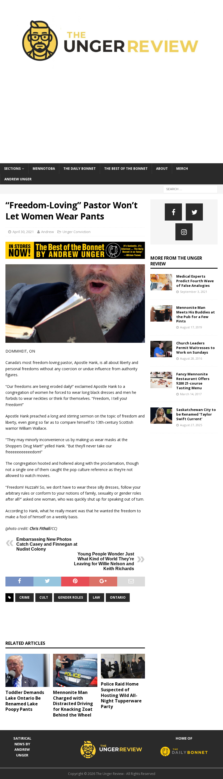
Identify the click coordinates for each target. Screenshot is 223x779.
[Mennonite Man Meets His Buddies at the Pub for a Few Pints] (161, 313)
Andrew (47, 231)
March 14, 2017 (191, 394)
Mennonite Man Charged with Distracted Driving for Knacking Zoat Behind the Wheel (73, 703)
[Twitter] (194, 212)
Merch (182, 168)
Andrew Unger (18, 179)
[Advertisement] (111, 122)
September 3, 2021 (193, 292)
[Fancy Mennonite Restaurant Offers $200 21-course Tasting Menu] (161, 380)
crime (24, 597)
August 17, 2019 (191, 327)
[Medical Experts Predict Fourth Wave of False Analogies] (161, 282)
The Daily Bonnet (79, 168)
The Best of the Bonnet (126, 168)
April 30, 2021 (23, 231)
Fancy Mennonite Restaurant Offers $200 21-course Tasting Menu (192, 381)
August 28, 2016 (191, 358)
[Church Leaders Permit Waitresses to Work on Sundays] (161, 349)
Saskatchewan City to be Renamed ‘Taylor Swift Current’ (196, 414)
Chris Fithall (40, 528)
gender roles (70, 597)
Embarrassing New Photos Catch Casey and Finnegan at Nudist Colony (46, 544)
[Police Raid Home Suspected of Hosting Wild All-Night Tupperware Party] (123, 666)
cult (43, 597)
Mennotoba (44, 168)
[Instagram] (184, 231)
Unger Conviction (77, 231)
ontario (118, 597)
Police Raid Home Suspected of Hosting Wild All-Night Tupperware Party (121, 695)
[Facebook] (173, 212)
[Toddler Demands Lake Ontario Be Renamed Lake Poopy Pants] (27, 670)
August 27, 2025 (191, 425)
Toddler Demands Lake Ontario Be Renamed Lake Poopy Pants (24, 700)
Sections (12, 168)
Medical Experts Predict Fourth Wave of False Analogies (195, 281)
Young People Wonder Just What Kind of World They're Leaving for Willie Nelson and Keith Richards (104, 561)
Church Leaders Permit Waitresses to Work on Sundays (195, 348)
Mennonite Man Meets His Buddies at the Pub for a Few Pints (195, 314)
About (162, 168)
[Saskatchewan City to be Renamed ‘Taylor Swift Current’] (161, 415)
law (96, 597)
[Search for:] (190, 188)
